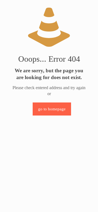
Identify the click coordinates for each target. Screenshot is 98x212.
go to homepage (52, 109)
